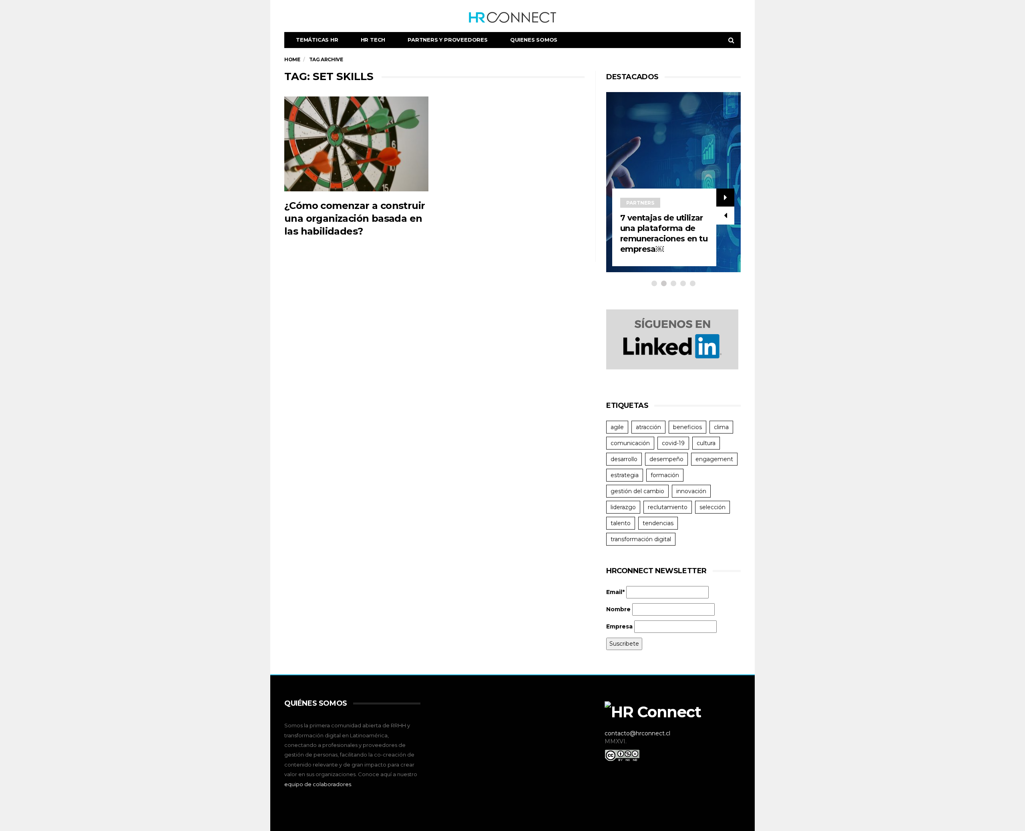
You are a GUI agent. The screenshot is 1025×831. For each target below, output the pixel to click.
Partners (640, 203)
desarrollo (624, 459)
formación (665, 475)
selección (712, 507)
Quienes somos (533, 39)
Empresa (619, 626)
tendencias (658, 523)
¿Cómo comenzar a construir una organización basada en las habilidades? (354, 218)
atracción (648, 427)
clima (721, 427)
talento (621, 523)
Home (292, 59)
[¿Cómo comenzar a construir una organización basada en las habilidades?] (356, 143)
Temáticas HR (317, 39)
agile (617, 427)
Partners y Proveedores (448, 39)
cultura (706, 443)
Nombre (618, 609)
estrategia (625, 475)
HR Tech (373, 39)
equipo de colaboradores (317, 784)
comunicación (630, 443)
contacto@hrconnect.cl (637, 733)
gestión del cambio (637, 491)
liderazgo (623, 507)
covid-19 (673, 443)
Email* (615, 592)
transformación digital (641, 539)
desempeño (666, 459)
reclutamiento (667, 507)
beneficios (687, 427)
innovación (691, 491)
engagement (714, 459)
